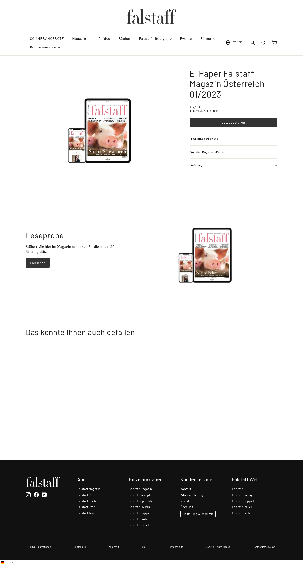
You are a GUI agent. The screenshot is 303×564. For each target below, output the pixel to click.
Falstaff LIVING (87, 501)
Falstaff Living (242, 495)
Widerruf (114, 546)
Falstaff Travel (87, 513)
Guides (104, 38)
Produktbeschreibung (204, 138)
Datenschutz (176, 546)
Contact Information (264, 546)
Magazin (79, 38)
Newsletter (188, 501)
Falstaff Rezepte (88, 495)
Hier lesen (38, 263)
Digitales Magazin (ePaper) (207, 152)
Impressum (80, 546)
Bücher (125, 38)
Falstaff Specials (140, 501)
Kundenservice (43, 47)
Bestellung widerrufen (198, 514)
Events (186, 38)
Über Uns (186, 507)
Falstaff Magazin (88, 489)
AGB (144, 546)
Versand (215, 110)
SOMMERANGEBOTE (47, 38)
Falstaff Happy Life (142, 513)
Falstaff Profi (86, 507)
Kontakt (185, 489)
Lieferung (196, 165)
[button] (7, 562)
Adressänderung (191, 495)
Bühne (206, 38)
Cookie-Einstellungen (218, 546)
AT (237, 42)
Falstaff (237, 489)
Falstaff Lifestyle (154, 38)
